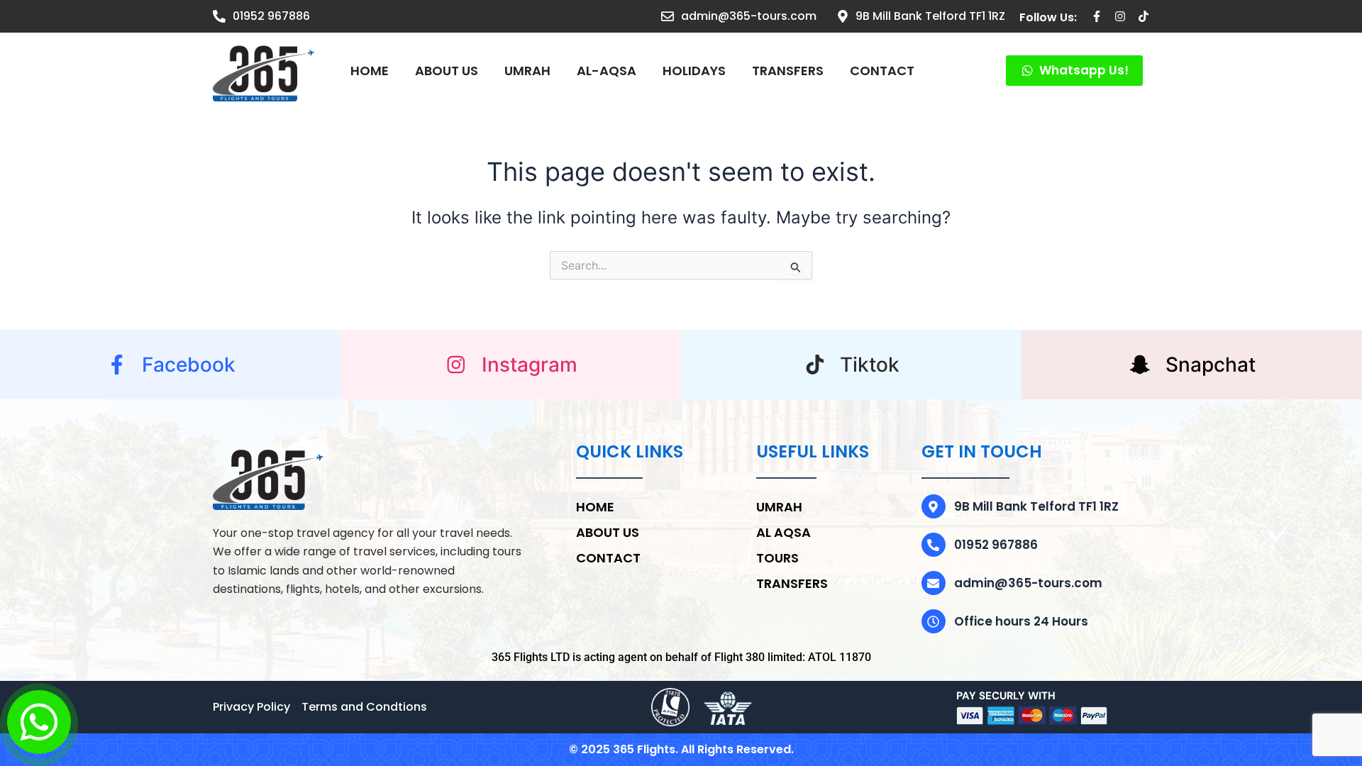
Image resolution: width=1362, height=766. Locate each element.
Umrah (779, 507)
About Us (446, 70)
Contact (882, 70)
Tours (777, 558)
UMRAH (527, 70)
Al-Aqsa (606, 70)
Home (369, 70)
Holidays (694, 70)
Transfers (788, 70)
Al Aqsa (783, 532)
